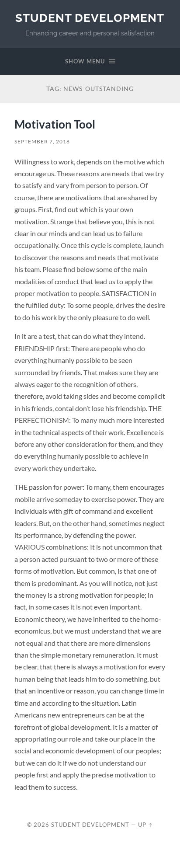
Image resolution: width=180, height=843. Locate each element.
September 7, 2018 (42, 141)
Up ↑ (145, 824)
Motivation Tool (54, 124)
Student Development (89, 17)
